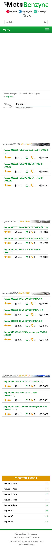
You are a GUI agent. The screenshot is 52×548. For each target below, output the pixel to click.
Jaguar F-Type (26, 494)
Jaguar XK (26, 521)
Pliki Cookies (20, 534)
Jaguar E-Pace (26, 483)
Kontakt (37, 537)
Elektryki (42, 11)
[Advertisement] (26, 62)
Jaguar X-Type (26, 505)
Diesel (13, 11)
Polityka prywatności (21, 537)
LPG (28, 15)
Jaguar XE (26, 510)
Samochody (25, 93)
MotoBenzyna (10, 93)
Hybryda (27, 11)
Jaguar (37, 93)
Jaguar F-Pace (26, 489)
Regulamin (32, 534)
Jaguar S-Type (26, 499)
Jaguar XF (26, 516)
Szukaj (45, 22)
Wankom (30, 544)
